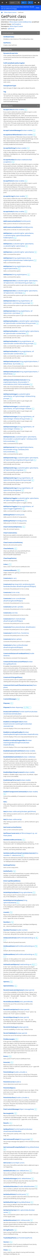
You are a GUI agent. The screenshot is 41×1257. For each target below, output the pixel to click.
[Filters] (30, 2)
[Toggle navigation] (2, 2)
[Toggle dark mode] (38, 2)
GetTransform (16, 24)
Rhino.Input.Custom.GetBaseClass (20, 22)
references (11, 29)
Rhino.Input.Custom (16, 26)
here (15, 9)
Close (37, 8)
